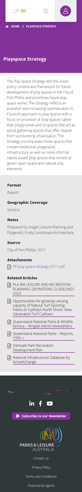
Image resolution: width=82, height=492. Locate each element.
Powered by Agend (41, 485)
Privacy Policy (41, 467)
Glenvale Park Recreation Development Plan (33, 347)
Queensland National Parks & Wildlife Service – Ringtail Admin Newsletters (43, 324)
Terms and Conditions (41, 476)
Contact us (41, 458)
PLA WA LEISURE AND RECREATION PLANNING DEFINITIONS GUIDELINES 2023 (43, 289)
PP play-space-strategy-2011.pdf (39, 266)
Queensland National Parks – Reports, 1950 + (43, 335)
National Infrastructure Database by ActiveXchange (41, 359)
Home (15, 26)
